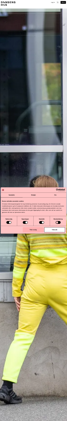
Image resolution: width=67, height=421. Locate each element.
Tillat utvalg (33, 229)
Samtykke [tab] (12, 195)
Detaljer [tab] (33, 195)
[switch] (25, 222)
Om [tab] (55, 195)
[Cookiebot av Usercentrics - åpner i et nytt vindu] (57, 190)
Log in (53, 2)
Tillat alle (54, 229)
